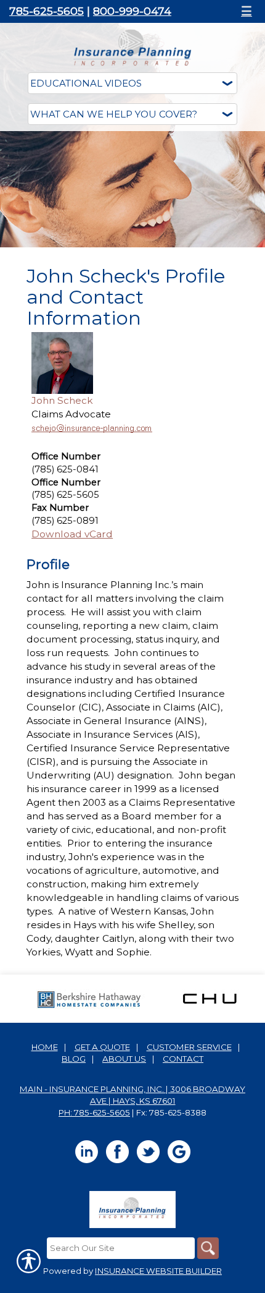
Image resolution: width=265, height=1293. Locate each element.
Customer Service (189, 1047)
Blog (74, 1059)
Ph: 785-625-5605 (94, 1112)
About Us (124, 1059)
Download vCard (72, 534)
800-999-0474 (132, 10)
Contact (183, 1059)
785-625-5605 (46, 10)
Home (44, 1047)
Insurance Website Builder (158, 1271)
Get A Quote (102, 1047)
